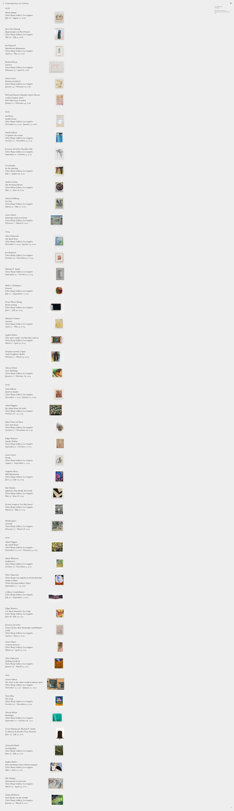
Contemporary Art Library (17, 4)
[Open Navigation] (230, 3)
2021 (215, 13)
